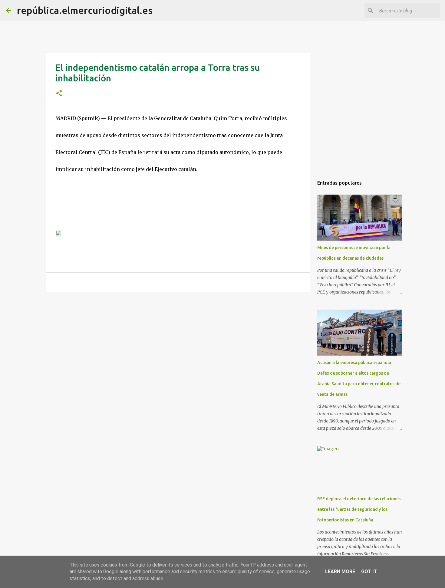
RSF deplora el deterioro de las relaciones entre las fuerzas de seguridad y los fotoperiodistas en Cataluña (358, 509)
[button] (59, 94)
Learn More (340, 571)
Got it (369, 571)
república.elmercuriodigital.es (85, 10)
